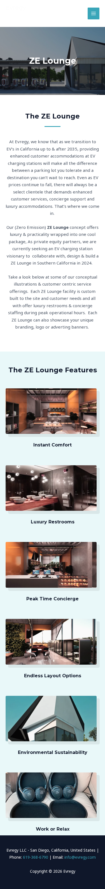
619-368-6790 (35, 857)
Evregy (16, 7)
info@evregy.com (80, 857)
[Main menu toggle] (94, 14)
